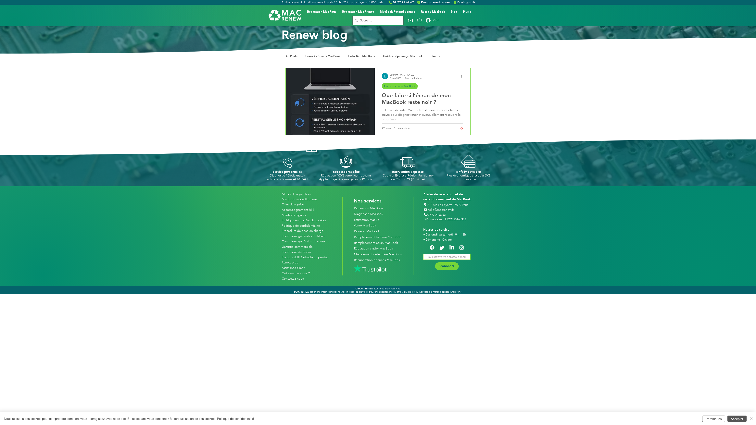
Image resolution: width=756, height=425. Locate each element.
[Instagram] (462, 247)
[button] (419, 20)
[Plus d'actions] (462, 76)
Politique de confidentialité (235, 418)
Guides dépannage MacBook (403, 56)
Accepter (737, 419)
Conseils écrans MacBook (322, 56)
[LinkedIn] (452, 247)
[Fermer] (751, 419)
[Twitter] (442, 247)
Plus (433, 56)
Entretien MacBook (361, 56)
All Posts (291, 56)
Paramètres (714, 419)
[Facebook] (432, 247)
